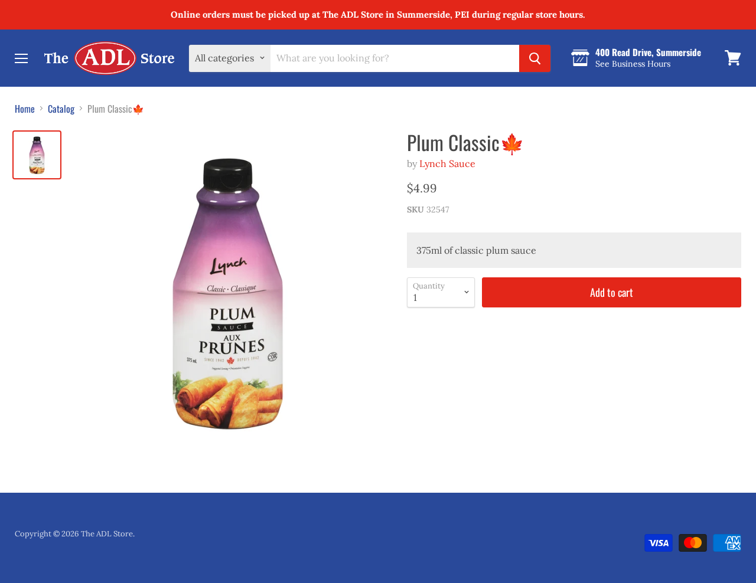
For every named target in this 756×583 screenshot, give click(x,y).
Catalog (61, 108)
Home (25, 108)
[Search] (534, 57)
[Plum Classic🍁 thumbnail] (37, 155)
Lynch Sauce (447, 163)
